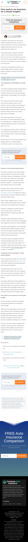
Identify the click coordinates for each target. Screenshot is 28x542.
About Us (5, 503)
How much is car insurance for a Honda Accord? (11, 366)
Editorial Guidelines (7, 398)
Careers (10, 503)
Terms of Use (21, 30)
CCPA (17, 517)
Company (6, 501)
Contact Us (18, 503)
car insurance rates (17, 247)
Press (14, 503)
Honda (16, 6)
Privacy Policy (13, 516)
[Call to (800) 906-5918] (25, 2)
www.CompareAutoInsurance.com (13, 513)
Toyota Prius (19, 261)
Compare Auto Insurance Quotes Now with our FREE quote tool (12, 337)
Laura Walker (17, 36)
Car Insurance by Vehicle (8, 6)
